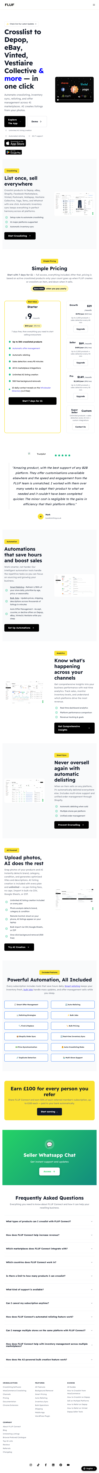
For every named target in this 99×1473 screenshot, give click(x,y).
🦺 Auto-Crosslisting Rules (73, 1047)
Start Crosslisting (17, 235)
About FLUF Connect (12, 1426)
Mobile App (40, 1412)
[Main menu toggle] (94, 4)
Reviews (6, 1445)
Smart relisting (72, 986)
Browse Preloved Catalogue (14, 1437)
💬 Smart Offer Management (26, 1005)
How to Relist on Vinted (77, 1408)
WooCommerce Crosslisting (14, 1391)
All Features (40, 1387)
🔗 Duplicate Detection (26, 1058)
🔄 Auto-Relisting (72, 1005)
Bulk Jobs (14, 598)
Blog (5, 1430)
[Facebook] (45, 1465)
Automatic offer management (26, 348)
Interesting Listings (11, 1434)
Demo (35, 121)
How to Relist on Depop (77, 1404)
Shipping (39, 1409)
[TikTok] (38, 1465)
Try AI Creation (16, 947)
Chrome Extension (10, 1405)
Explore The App (13, 121)
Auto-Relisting (41, 1398)
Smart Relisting (17, 587)
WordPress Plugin (42, 1416)
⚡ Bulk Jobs (72, 1015)
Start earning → (49, 1111)
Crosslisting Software (12, 1387)
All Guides (71, 1387)
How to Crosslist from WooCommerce (76, 1392)
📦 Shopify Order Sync (26, 1036)
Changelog (7, 1452)
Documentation (9, 1402)
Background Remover (44, 1391)
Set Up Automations (19, 627)
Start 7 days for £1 (32, 401)
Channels (7, 1394)
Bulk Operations (42, 1405)
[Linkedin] (53, 1465)
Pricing (6, 1398)
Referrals (7, 1448)
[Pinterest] (60, 1465)
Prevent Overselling (69, 824)
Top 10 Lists (8, 1441)
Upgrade (80, 329)
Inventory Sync (41, 1402)
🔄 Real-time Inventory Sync (72, 1036)
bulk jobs (28, 989)
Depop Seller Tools (75, 1412)
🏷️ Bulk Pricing (72, 1026)
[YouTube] (68, 1465)
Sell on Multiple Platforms (78, 1401)
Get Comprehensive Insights (69, 728)
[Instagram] (30, 1465)
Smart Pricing (41, 1394)
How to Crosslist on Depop (78, 1397)
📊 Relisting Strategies (26, 1015)
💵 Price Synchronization (26, 1047)
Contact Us (80, 427)
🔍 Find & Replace (26, 1026)
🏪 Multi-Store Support (73, 1058)
